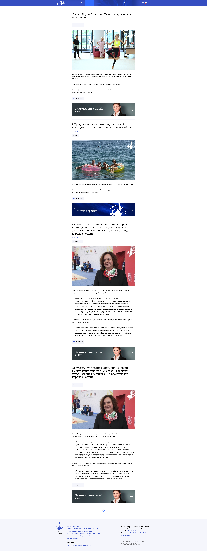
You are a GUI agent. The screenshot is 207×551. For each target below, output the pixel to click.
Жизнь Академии (78, 25)
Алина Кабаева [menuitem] (123, 3)
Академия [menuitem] (112, 3)
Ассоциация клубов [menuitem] (77, 3)
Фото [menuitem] (104, 3)
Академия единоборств (80, 525)
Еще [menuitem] (139, 3)
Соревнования (77, 241)
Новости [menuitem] (89, 3)
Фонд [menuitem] (132, 3)
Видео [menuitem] (97, 3)
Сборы (75, 135)
